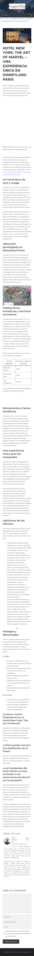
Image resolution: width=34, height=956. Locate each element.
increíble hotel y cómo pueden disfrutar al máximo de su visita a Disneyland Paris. (17, 172)
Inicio (1, 19)
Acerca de (6, 833)
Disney (7, 19)
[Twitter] (29, 840)
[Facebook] (27, 840)
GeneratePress (26, 952)
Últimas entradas (15, 833)
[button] (31, 15)
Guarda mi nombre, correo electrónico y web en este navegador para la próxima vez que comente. (17, 933)
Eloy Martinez (14, 840)
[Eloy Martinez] (7, 844)
